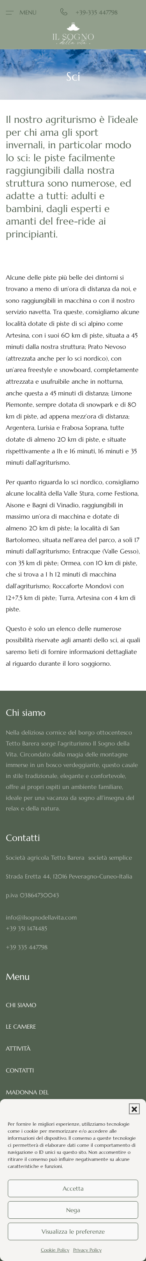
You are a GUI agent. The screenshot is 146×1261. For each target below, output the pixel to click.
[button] (134, 1109)
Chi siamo (21, 1005)
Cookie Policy (55, 1250)
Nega (73, 1210)
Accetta (73, 1188)
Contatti (20, 1070)
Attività (18, 1048)
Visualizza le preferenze (73, 1231)
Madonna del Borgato (27, 1098)
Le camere (21, 1026)
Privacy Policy (87, 1250)
